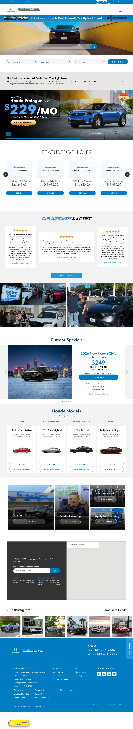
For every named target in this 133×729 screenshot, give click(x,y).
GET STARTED (70, 522)
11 (126, 114)
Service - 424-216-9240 (29, 2)
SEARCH (118, 62)
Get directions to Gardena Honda (26, 566)
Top (129, 651)
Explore (21, 465)
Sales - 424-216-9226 (13, 2)
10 (126, 113)
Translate (108, 3)
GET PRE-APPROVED (106, 522)
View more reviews (66, 275)
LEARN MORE (98, 389)
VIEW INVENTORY (98, 377)
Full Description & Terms (98, 394)
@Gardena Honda (115, 609)
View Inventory (21, 470)
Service (102, 653)
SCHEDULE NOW (29, 522)
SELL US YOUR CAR (106, 499)
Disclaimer (97, 133)
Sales (101, 649)
